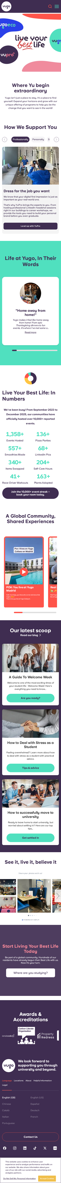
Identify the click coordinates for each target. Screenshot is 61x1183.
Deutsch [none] (34, 1110)
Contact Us (30, 1136)
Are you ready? (30, 698)
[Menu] (57, 6)
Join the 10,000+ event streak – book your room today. (30, 493)
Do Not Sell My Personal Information (19, 1178)
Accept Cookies (47, 1178)
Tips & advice (30, 767)
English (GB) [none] (8, 1097)
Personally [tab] (38, 139)
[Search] (50, 6)
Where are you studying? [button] (30, 973)
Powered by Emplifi (31, 920)
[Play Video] (24, 572)
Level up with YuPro (30, 226)
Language (7, 1080)
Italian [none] (5, 1116)
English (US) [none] (37, 1097)
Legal (4, 1085)
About (28, 1080)
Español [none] (34, 1104)
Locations (18, 1080)
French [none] (34, 1116)
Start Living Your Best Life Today (30, 949)
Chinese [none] (6, 1104)
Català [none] (5, 1110)
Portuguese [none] (8, 1123)
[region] (30, 1170)
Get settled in (30, 837)
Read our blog (29, 635)
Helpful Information (42, 1080)
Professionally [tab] (20, 139)
